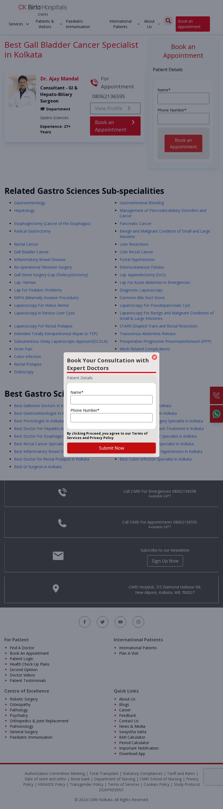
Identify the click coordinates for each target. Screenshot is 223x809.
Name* (76, 392)
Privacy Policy (102, 437)
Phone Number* (85, 410)
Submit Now (111, 448)
